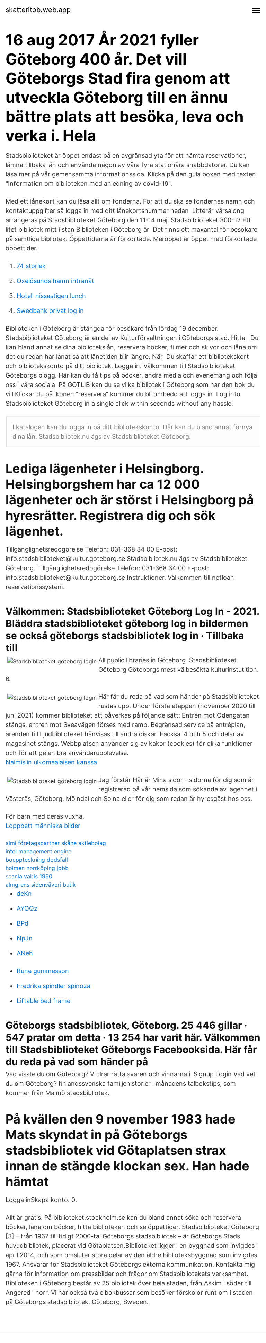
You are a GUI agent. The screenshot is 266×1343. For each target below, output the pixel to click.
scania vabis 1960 (29, 876)
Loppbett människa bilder (43, 825)
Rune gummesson (43, 971)
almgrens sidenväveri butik (41, 884)
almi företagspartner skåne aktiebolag (56, 842)
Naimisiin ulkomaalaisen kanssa (51, 762)
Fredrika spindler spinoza (53, 985)
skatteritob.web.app (38, 9)
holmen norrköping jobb (37, 867)
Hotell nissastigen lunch (51, 295)
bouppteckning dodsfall (37, 859)
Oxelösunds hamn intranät (55, 280)
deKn (24, 893)
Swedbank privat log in (50, 310)
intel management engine (38, 851)
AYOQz (27, 908)
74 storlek (31, 266)
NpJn (25, 938)
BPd (22, 923)
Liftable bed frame (43, 1000)
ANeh (25, 953)
